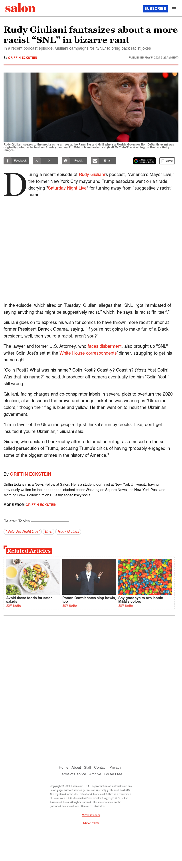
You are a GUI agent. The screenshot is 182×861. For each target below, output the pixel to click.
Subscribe (155, 9)
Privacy (115, 768)
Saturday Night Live (67, 188)
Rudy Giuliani (92, 175)
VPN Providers (91, 815)
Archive (95, 774)
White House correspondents (88, 353)
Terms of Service (73, 774)
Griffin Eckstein (22, 57)
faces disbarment (105, 346)
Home (63, 768)
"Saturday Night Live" (23, 532)
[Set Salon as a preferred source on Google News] (144, 160)
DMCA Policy (91, 823)
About (76, 768)
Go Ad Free (113, 774)
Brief (48, 532)
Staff (87, 768)
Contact (100, 768)
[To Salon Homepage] (20, 7)
